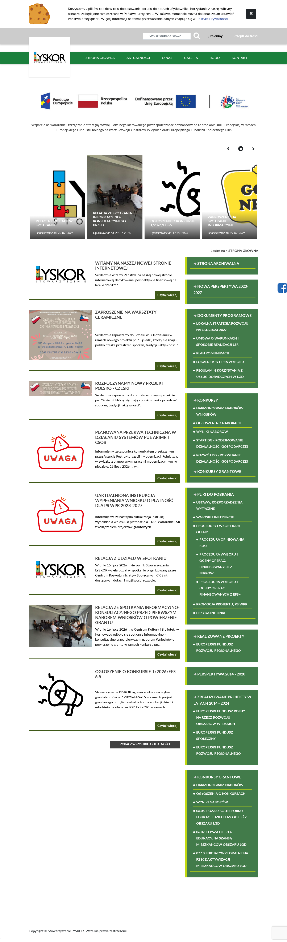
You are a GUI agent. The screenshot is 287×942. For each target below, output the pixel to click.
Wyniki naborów (212, 431)
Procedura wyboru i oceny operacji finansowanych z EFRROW (218, 564)
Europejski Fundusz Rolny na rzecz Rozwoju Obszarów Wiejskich (220, 718)
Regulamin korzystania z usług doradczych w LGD (220, 374)
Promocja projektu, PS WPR (221, 604)
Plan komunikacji (212, 353)
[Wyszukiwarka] (197, 36)
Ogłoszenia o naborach (218, 423)
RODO (215, 58)
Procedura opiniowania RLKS (221, 543)
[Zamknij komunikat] (251, 14)
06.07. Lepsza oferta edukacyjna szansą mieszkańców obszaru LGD (221, 838)
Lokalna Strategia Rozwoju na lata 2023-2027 (222, 327)
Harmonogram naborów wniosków (220, 411)
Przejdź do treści (245, 36)
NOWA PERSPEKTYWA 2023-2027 (221, 290)
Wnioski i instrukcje (215, 517)
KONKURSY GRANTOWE (219, 472)
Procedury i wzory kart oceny (218, 529)
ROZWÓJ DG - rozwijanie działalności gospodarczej (222, 458)
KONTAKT (239, 58)
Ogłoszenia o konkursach (220, 793)
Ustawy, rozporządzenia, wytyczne (219, 505)
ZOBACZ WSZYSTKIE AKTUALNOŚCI (145, 744)
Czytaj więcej (167, 295)
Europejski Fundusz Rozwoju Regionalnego (218, 647)
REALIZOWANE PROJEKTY (220, 637)
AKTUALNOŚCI (138, 58)
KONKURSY (207, 400)
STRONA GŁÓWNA (100, 58)
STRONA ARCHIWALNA (224, 264)
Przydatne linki (210, 613)
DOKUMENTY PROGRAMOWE (224, 316)
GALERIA (191, 58)
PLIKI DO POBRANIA (215, 495)
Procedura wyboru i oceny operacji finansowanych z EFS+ (220, 588)
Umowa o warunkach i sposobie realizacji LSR (217, 341)
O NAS (167, 58)
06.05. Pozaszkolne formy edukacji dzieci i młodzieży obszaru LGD (221, 817)
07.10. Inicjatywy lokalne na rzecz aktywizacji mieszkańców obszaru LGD (222, 860)
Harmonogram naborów (220, 785)
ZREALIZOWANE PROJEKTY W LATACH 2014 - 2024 (222, 700)
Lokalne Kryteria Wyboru (220, 362)
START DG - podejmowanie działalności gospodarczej (222, 443)
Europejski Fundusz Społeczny (214, 735)
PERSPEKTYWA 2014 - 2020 (221, 674)
